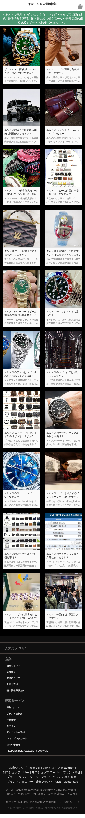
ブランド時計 (71, 772)
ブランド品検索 (14, 713)
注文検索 (11, 720)
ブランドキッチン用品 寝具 (59, 776)
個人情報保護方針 (16, 690)
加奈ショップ (13, 665)
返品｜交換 (12, 684)
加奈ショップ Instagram (58, 767)
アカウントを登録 (16, 732)
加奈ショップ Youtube (46, 772)
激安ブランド (44, 781)
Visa (58, 781)
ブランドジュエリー (20, 781)
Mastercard (70, 781)
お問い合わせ (13, 744)
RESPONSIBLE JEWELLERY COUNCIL (27, 750)
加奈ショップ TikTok (16, 772)
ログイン (11, 726)
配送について (13, 678)
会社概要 (11, 672)
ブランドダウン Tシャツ (23, 776)
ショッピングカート (17, 738)
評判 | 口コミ (13, 707)
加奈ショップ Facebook (24, 767)
